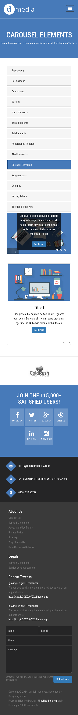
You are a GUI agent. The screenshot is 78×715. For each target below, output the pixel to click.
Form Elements (20, 112)
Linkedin (31, 439)
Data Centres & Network (21, 547)
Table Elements (20, 122)
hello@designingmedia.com (34, 466)
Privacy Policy (16, 532)
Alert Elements (20, 154)
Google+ (46, 420)
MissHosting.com (47, 700)
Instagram (46, 439)
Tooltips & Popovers (22, 206)
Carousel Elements (22, 164)
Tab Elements (19, 133)
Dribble (61, 420)
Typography (18, 70)
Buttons (16, 101)
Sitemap (13, 537)
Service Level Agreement (22, 567)
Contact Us (15, 517)
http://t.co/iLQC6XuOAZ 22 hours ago (28, 596)
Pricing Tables (19, 196)
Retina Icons (18, 80)
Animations (18, 91)
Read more (39, 244)
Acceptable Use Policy (21, 527)
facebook (17, 420)
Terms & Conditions (19, 522)
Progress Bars (19, 175)
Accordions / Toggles (23, 143)
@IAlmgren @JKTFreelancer (23, 583)
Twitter (31, 420)
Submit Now (62, 679)
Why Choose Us (17, 542)
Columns (16, 185)
